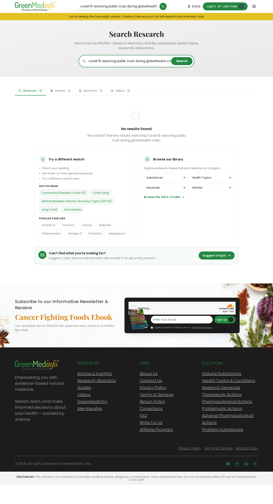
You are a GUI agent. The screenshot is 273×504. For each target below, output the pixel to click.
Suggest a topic (214, 255)
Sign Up (222, 320)
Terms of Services (157, 394)
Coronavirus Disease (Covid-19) (64, 193)
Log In (211, 6)
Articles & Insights (94, 373)
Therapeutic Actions (222, 394)
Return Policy (152, 401)
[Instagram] (228, 464)
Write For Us (151, 422)
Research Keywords (221, 387)
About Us (149, 373)
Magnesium (117, 234)
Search (182, 61)
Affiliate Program (156, 429)
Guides (84, 387)
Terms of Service (218, 448)
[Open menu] (254, 6)
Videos (84, 394)
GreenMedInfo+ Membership (92, 405)
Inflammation (51, 234)
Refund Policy (247, 448)
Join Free (230, 6)
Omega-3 (75, 234)
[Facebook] (237, 464)
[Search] (163, 6)
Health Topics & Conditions (228, 380)
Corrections (151, 408)
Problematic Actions (222, 408)
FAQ (143, 415)
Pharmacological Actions (227, 401)
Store (196, 6)
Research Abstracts (96, 380)
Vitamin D (48, 225)
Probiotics (95, 234)
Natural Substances (221, 373)
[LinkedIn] (246, 464)
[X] (255, 464)
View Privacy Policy (202, 327)
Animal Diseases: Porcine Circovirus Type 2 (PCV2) (77, 201)
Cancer (87, 225)
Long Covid (49, 210)
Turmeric (68, 225)
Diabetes (105, 225)
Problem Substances (222, 429)
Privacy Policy (153, 387)
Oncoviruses (72, 210)
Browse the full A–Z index (162, 197)
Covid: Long (101, 193)
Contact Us (151, 380)
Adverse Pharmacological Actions (227, 419)
